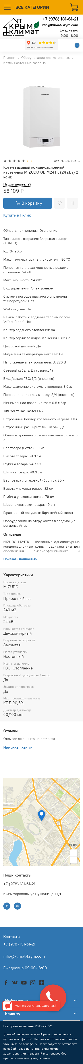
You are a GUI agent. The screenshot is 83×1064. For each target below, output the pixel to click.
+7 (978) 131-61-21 (60, 19)
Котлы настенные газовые (24, 63)
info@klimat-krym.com (59, 25)
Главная (9, 57)
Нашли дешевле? (17, 184)
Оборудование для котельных (45, 57)
